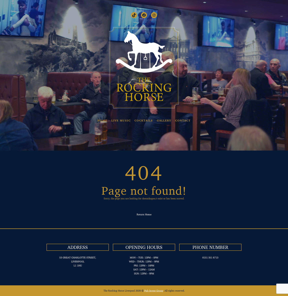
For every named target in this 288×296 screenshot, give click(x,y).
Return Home (144, 214)
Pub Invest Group (153, 290)
